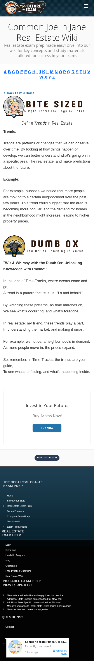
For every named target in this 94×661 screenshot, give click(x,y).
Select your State (16, 500)
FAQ (7, 560)
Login (8, 544)
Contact (9, 626)
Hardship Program (15, 555)
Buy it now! (11, 550)
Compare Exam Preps (19, 516)
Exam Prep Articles (17, 526)
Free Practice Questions (18, 571)
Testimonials (13, 521)
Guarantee (11, 565)
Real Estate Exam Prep (19, 506)
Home (10, 495)
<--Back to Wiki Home (18, 93)
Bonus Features (15, 511)
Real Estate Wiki (14, 576)
